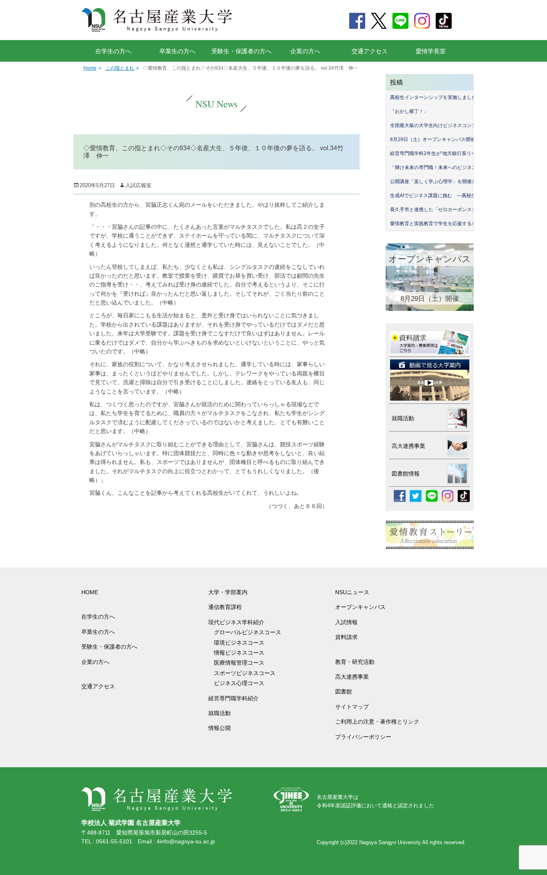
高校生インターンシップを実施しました (433, 97)
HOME (89, 592)
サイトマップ (352, 707)
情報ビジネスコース (242, 652)
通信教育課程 (225, 607)
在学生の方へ (113, 51)
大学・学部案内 (227, 592)
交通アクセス (370, 51)
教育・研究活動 (354, 662)
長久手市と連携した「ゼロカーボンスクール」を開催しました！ (459, 209)
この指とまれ (122, 68)
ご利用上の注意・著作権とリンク (377, 721)
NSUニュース (352, 592)
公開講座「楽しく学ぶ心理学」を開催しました (440, 181)
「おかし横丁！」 (409, 111)
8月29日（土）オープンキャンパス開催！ (435, 139)
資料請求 (346, 637)
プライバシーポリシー (363, 737)
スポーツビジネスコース (245, 673)
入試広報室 (138, 185)
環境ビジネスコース (242, 642)
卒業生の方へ (177, 51)
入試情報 (346, 622)
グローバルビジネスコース (250, 632)
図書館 (343, 691)
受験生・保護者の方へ (241, 51)
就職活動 (219, 713)
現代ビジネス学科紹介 (236, 622)
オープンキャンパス (360, 607)
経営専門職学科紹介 (233, 698)
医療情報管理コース (239, 662)
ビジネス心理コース (239, 683)
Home (92, 68)
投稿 (396, 82)
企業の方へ (305, 51)
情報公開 (219, 728)
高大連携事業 (352, 676)
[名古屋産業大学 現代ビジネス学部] (156, 20)
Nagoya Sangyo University (390, 842)
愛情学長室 (431, 51)
